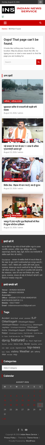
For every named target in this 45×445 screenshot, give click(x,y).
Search (38, 62)
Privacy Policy (10, 438)
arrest (21, 318)
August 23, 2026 (10, 113)
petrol (40, 344)
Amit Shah (14, 318)
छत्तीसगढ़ (37, 352)
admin (20, 113)
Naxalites (34, 344)
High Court (37, 341)
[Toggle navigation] (5, 23)
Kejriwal (4, 344)
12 (17, 400)
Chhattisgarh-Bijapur (26, 322)
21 (28, 405)
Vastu (8, 352)
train (3, 352)
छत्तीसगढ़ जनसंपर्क (17, 101)
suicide (12, 348)
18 (11, 405)
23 (40, 405)
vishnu (14, 351)
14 (28, 400)
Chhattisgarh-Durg (26, 325)
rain (3, 348)
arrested (27, 318)
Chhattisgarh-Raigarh (16, 330)
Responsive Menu (40, 2)
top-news (33, 347)
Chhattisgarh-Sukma (15, 333)
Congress (29, 336)
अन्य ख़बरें (8, 75)
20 (23, 405)
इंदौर (32, 352)
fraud (31, 341)
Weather (25, 351)
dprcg (6, 340)
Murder (27, 344)
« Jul (4, 419)
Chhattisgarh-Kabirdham (18, 327)
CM (22, 336)
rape (7, 348)
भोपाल (4, 354)
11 (11, 400)
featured (18, 340)
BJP (34, 317)
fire (27, 341)
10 (5, 400)
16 (40, 400)
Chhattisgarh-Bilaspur (10, 325)
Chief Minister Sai (14, 336)
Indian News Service (28, 434)
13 (23, 400)
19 (17, 405)
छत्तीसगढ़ (6, 101)
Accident (6, 318)
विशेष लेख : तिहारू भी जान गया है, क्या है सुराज (22, 185)
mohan (10, 344)
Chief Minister (28, 333)
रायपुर (15, 355)
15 (34, 400)
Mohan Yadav (18, 344)
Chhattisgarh (9, 321)
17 (5, 405)
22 (34, 405)
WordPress (30, 441)
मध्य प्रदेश (9, 355)
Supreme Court (21, 348)
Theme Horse (32, 438)
